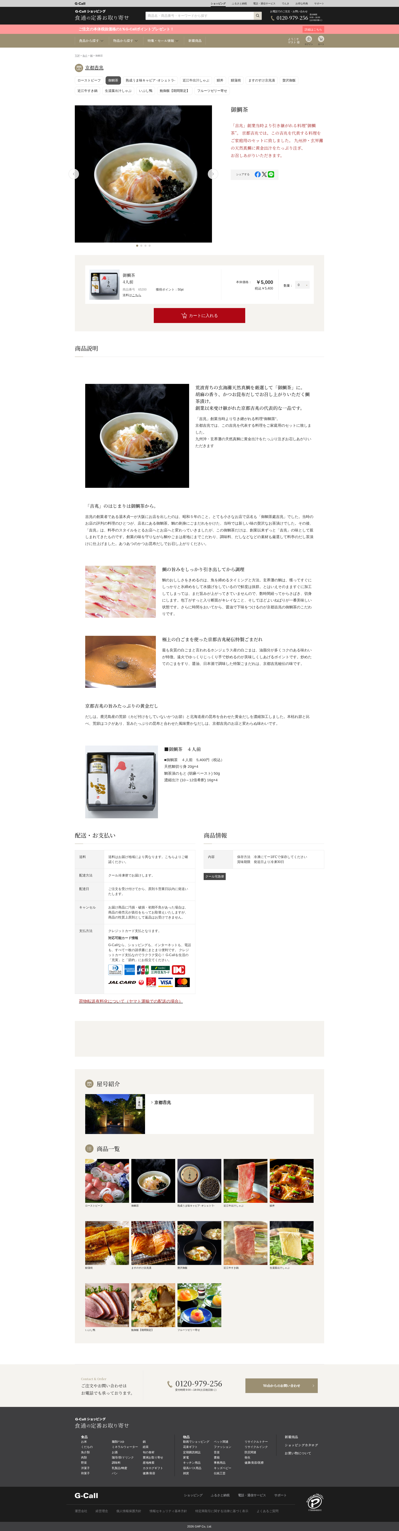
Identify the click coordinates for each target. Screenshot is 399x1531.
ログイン (309, 44)
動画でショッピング (196, 1441)
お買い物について (298, 1453)
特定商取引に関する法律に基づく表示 (221, 1511)
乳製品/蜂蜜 (119, 1468)
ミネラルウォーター (125, 1446)
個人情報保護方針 (128, 1511)
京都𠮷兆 (94, 67)
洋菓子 (85, 1468)
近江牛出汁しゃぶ (196, 80)
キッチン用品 (192, 1462)
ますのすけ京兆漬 (261, 80)
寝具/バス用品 (192, 1468)
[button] (137, 246)
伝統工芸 (219, 1473)
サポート (319, 3)
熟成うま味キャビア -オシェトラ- (150, 80)
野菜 (84, 1462)
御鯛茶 (113, 80)
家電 (186, 1457)
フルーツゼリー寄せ (212, 90)
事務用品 (219, 1462)
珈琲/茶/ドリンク (123, 1457)
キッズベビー (222, 1468)
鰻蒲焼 (236, 80)
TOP (77, 55)
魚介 (85, 55)
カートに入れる (203, 315)
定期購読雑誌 (192, 1452)
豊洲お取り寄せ (153, 1457)
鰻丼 (220, 80)
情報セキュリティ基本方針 (168, 1511)
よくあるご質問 (267, 1511)
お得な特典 (302, 3)
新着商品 (195, 40)
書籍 (217, 1457)
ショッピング (218, 3)
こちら (136, 295)
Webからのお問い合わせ (281, 1385)
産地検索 (148, 1462)
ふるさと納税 (239, 3)
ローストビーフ (89, 80)
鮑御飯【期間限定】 (175, 90)
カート (321, 44)
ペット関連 (221, 1441)
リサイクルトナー (256, 1441)
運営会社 (81, 1511)
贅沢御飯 (289, 80)
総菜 (146, 1446)
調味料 (116, 1462)
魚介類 (85, 1452)
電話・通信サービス (264, 3)
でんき (285, 3)
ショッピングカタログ (301, 1445)
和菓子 (85, 1473)
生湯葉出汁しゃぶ (118, 90)
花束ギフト (190, 1446)
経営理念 (102, 1511)
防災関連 (250, 1452)
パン (115, 1473)
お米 (84, 1441)
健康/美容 (149, 1473)
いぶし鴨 (145, 90)
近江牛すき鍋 (87, 90)
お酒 (115, 1452)
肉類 (84, 1457)
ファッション (222, 1446)
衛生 (247, 1457)
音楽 (217, 1452)
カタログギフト (153, 1468)
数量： (288, 285)
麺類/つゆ (118, 1441)
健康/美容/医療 (254, 1462)
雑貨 (186, 1473)
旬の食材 (148, 1452)
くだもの (87, 1446)
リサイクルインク (256, 1446)
